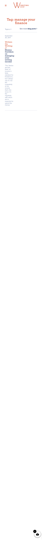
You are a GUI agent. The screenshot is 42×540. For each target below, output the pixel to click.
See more (28, 29)
